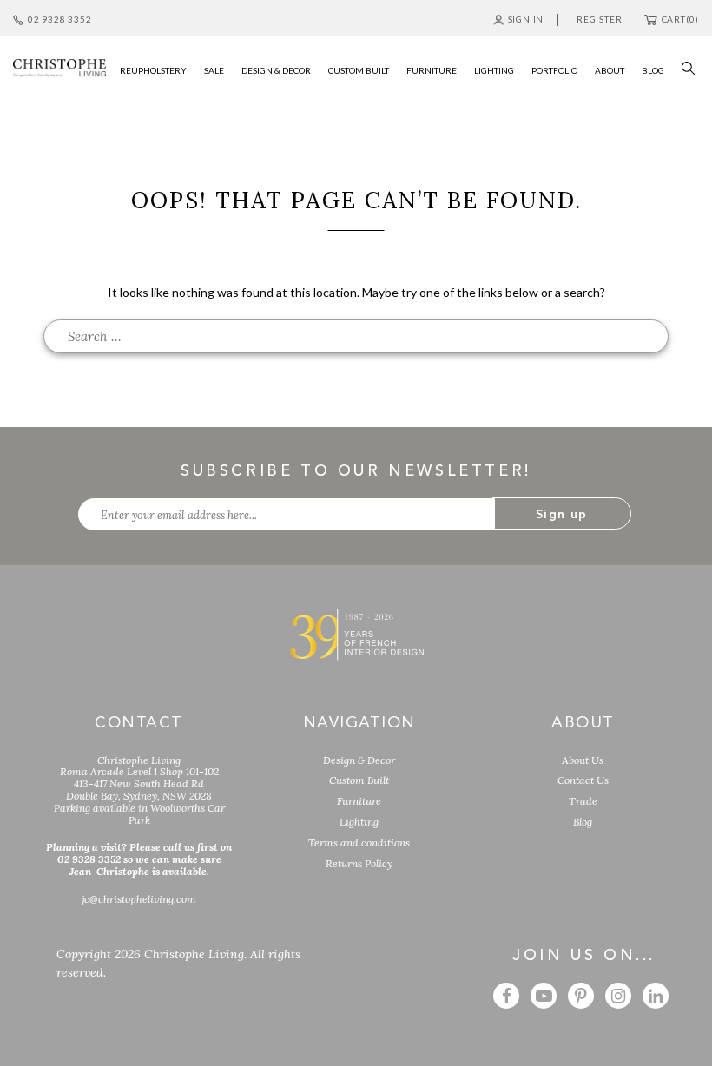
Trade (583, 800)
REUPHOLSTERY (153, 70)
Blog (582, 821)
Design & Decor (359, 760)
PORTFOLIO (554, 70)
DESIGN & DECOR (276, 70)
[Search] (684, 66)
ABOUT (609, 70)
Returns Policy (359, 863)
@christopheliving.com (139, 898)
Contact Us (583, 779)
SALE (214, 70)
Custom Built (359, 779)
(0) (680, 19)
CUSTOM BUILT (358, 70)
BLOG (653, 70)
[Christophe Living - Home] (356, 634)
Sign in (526, 19)
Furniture (359, 800)
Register (599, 19)
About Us (582, 760)
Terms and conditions (359, 842)
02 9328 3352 (59, 19)
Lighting (359, 821)
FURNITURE (431, 70)
